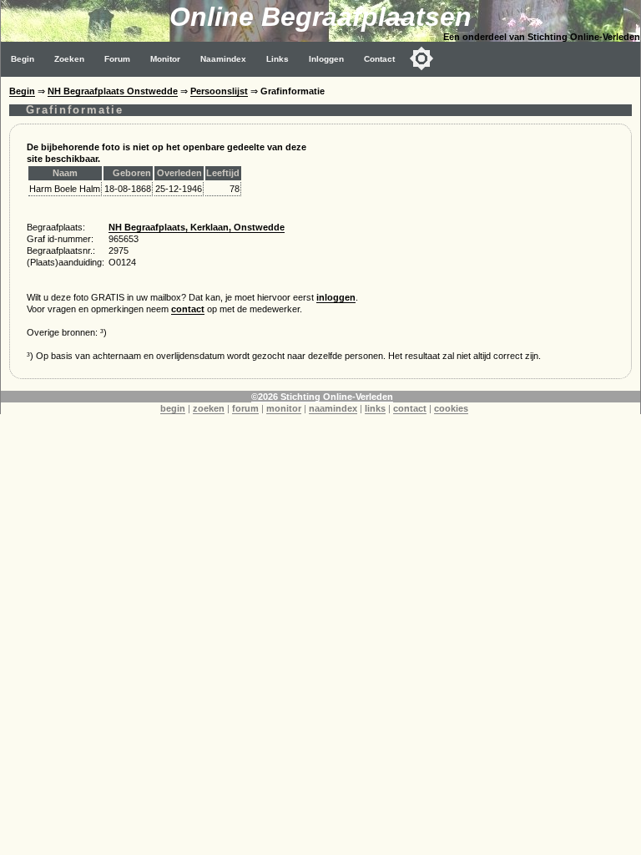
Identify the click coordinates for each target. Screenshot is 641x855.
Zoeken (69, 58)
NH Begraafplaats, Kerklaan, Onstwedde (197, 227)
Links (277, 58)
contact (187, 309)
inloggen (336, 297)
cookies (451, 408)
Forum (117, 58)
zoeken (209, 408)
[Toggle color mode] (421, 58)
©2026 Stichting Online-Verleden (322, 397)
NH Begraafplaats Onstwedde (113, 91)
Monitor (165, 58)
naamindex (333, 408)
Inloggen (326, 58)
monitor (283, 408)
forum (245, 408)
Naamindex (223, 58)
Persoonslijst (219, 91)
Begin (22, 58)
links (375, 408)
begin (172, 408)
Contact (379, 58)
